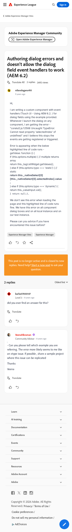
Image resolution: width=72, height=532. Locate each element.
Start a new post (40, 265)
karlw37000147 (23, 293)
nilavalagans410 (23, 90)
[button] (18, 82)
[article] (36, 308)
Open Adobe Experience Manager (34, 39)
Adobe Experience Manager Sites (19, 16)
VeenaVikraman (23, 334)
